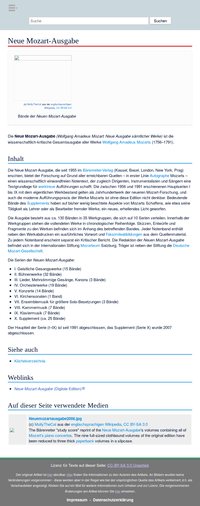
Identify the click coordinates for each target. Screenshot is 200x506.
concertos (63, 435)
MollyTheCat (34, 104)
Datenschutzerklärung (113, 500)
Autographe (159, 175)
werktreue (46, 186)
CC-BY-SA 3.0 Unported (127, 465)
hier (50, 474)
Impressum (77, 500)
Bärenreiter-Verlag (98, 170)
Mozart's (36, 435)
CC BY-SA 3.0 (63, 108)
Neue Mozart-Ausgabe (121, 430)
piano (49, 435)
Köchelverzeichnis (30, 360)
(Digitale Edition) (48, 388)
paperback (85, 440)
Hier (70, 474)
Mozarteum (90, 245)
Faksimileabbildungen (124, 234)
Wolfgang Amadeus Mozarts (126, 142)
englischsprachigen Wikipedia (96, 424)
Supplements (38, 203)
